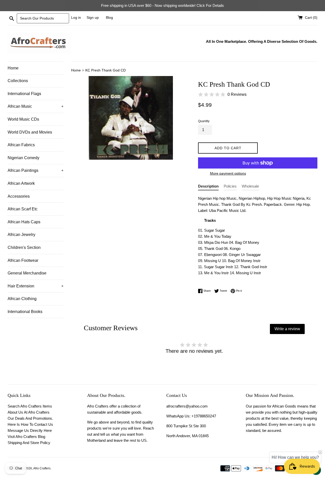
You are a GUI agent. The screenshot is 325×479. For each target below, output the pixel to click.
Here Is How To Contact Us (30, 424)
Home (13, 68)
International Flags (24, 93)
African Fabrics (21, 145)
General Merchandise (27, 273)
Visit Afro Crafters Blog (26, 436)
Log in (76, 18)
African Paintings (35, 170)
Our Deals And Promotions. (30, 418)
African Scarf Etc (23, 209)
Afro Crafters (42, 468)
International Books (25, 311)
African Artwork (21, 183)
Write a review (287, 329)
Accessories (19, 196)
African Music (35, 106)
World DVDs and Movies (30, 132)
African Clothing (22, 299)
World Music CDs (23, 119)
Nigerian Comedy (23, 158)
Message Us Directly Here (30, 430)
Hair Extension (35, 286)
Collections (18, 81)
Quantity (203, 121)
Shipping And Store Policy (29, 442)
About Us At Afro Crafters (29, 412)
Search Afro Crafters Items (30, 406)
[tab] (208, 187)
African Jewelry (21, 234)
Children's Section (24, 247)
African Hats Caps (24, 222)
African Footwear (23, 260)
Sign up (93, 18)
